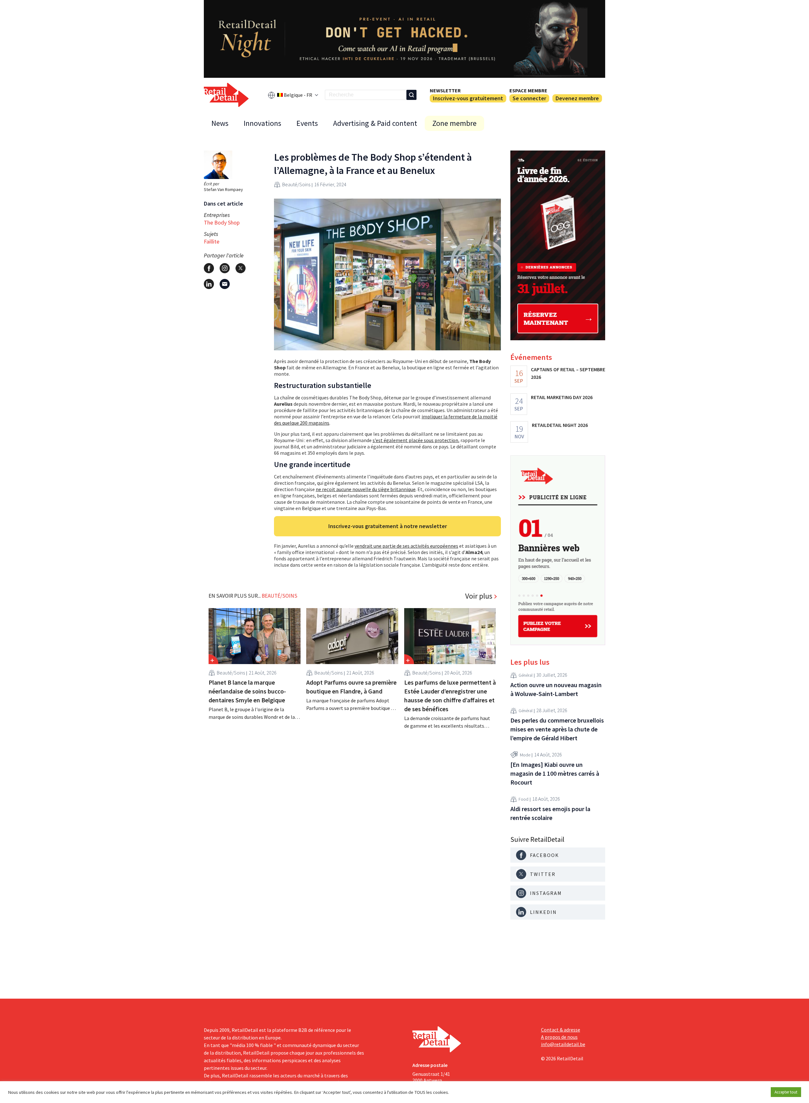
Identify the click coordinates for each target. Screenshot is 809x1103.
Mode (525, 755)
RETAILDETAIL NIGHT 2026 (560, 425)
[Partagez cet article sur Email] (225, 284)
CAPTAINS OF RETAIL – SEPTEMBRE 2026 (568, 373)
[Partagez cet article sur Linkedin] (209, 284)
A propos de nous (559, 1037)
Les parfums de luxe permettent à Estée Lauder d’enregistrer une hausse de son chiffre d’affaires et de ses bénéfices (450, 695)
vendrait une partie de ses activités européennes (406, 546)
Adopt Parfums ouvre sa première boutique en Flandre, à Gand (351, 686)
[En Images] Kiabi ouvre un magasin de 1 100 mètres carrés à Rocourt (554, 773)
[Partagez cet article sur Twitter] (240, 268)
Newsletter (445, 90)
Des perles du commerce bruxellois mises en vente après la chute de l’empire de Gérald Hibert (557, 729)
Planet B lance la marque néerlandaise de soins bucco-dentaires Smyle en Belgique (247, 691)
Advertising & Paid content (375, 123)
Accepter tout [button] (786, 1092)
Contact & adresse (560, 1029)
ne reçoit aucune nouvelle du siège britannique (366, 489)
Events (307, 123)
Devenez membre (577, 98)
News (219, 123)
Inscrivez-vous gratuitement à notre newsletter (387, 526)
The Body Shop (222, 222)
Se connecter (529, 98)
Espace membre (528, 90)
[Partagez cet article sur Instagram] (225, 268)
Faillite (211, 241)
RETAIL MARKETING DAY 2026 (562, 397)
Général (525, 675)
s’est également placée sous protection (415, 440)
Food (523, 799)
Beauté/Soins (296, 184)
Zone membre (454, 123)
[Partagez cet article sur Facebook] (209, 268)
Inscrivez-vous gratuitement (468, 98)
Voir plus (478, 596)
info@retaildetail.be (563, 1044)
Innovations (262, 123)
